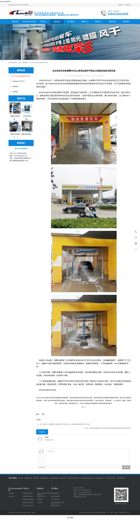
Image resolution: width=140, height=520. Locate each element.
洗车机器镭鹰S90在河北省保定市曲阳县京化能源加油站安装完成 (109, 428)
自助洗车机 (62, 478)
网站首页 (15, 21)
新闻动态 (57, 21)
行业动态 (15, 91)
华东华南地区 (55, 496)
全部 (43, 414)
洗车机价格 (53, 478)
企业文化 (11, 496)
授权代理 (112, 21)
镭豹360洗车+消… (29, 505)
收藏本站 (120, 5)
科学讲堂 (15, 86)
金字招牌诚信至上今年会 (57, 503)
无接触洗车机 (44, 478)
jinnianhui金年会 (5, 1)
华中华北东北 (55, 499)
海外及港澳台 (55, 505)
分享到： (39, 420)
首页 (19, 62)
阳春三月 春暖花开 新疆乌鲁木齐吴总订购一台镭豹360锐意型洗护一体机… (67, 424)
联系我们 (126, 21)
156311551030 (136, 232)
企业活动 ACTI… (42, 496)
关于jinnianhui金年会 (29, 24)
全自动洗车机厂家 (73, 478)
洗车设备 (36, 478)
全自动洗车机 (99, 478)
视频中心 (84, 21)
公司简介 (11, 493)
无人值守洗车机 (110, 478)
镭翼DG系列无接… (29, 499)
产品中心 (43, 21)
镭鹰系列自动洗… (28, 496)
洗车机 (21, 478)
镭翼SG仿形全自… (29, 502)
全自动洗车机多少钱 (86, 478)
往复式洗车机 (120, 478)
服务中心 (98, 21)
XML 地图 (70, 517)
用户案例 (71, 21)
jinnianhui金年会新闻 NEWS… (43, 494)
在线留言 (127, 5)
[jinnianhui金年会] (47, 13)
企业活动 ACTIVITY (18, 81)
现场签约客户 (55, 493)
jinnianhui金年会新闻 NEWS (39, 62)
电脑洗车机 (28, 478)
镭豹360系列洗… (28, 493)
